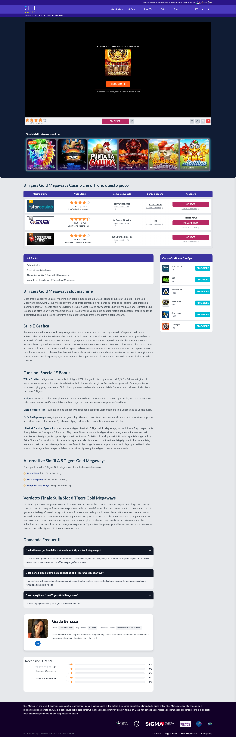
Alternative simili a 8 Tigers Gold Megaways (48, 275)
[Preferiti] (196, 9)
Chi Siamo (157, 733)
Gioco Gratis (118, 84)
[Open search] (208, 9)
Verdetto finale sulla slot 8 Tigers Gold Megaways (51, 280)
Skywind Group (132, 46)
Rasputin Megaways (38, 485)
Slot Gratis (116, 9)
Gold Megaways (36, 479)
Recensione (203, 268)
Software (133, 9)
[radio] (27, 120)
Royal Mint (33, 473)
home (27, 15)
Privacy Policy (207, 733)
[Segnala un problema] (208, 121)
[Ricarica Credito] (197, 121)
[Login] (202, 9)
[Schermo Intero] (192, 121)
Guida (163, 9)
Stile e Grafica (33, 265)
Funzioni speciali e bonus (39, 270)
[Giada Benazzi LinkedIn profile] (38, 643)
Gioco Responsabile (189, 733)
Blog (176, 9)
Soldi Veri (148, 9)
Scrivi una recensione (46, 678)
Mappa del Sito (171, 733)
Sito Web (190, 204)
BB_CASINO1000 (190, 223)
